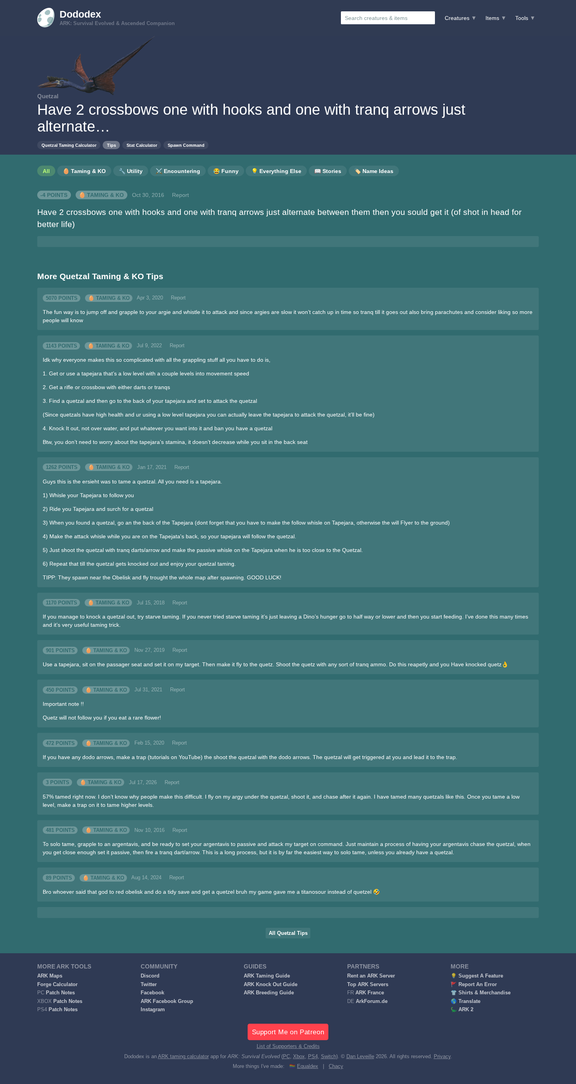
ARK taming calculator (183, 1056)
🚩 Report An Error (474, 984)
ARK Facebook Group (167, 1001)
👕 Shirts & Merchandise (481, 993)
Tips (111, 145)
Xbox (299, 1056)
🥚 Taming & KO (101, 195)
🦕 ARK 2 (462, 1009)
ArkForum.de (372, 1001)
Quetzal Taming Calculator (69, 145)
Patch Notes (60, 993)
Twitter (149, 984)
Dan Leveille (360, 1056)
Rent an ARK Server (371, 976)
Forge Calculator (57, 984)
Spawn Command (186, 145)
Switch (328, 1056)
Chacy (336, 1066)
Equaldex (307, 1066)
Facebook (152, 993)
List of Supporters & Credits (288, 1046)
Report (180, 195)
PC (286, 1056)
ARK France (369, 993)
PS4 (313, 1056)
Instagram (153, 1009)
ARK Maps (49, 976)
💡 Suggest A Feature (477, 976)
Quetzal (47, 96)
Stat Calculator (142, 145)
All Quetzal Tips (288, 933)
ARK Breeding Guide (269, 993)
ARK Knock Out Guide (270, 984)
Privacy (442, 1056)
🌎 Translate (465, 1001)
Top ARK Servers (367, 984)
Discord (150, 976)
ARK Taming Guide (267, 976)
